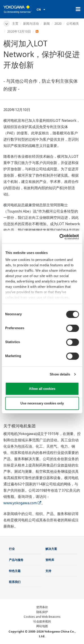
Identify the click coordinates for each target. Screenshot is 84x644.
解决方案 (51, 549)
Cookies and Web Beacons (42, 617)
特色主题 (15, 571)
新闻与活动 (31, 23)
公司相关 (72, 23)
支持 (48, 571)
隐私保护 (42, 612)
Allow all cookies (42, 389)
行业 (12, 549)
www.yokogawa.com (20, 502)
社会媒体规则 (42, 621)
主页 (15, 23)
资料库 (49, 560)
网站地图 (42, 626)
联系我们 (15, 582)
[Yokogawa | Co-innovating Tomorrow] (17, 9)
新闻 (46, 23)
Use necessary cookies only (42, 403)
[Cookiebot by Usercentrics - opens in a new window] (60, 237)
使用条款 (42, 607)
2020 (58, 23)
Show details (60, 374)
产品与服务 (16, 560)
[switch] (72, 328)
